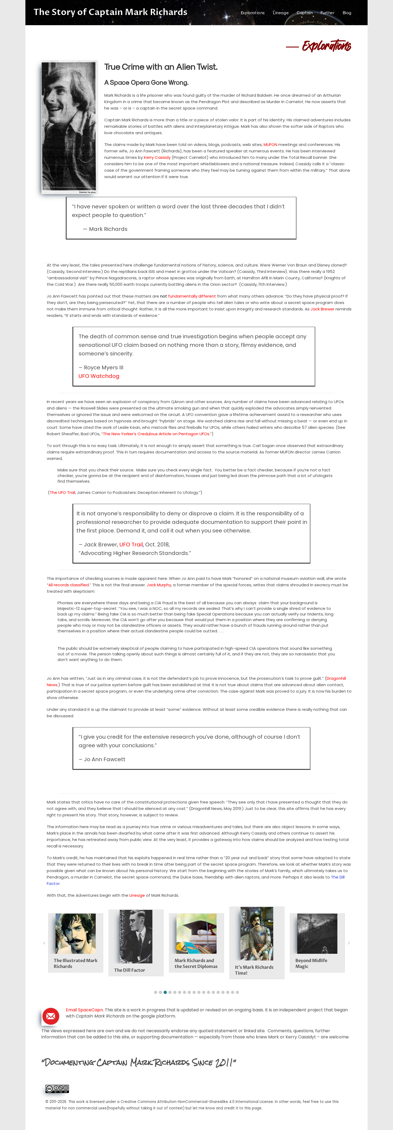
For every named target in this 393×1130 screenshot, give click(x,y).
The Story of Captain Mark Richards (110, 12)
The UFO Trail (62, 492)
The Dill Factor (129, 970)
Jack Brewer (322, 309)
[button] (155, 992)
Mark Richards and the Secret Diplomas (196, 964)
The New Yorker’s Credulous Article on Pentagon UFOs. (156, 434)
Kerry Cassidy (157, 157)
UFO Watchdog (99, 376)
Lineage (137, 895)
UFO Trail (131, 544)
